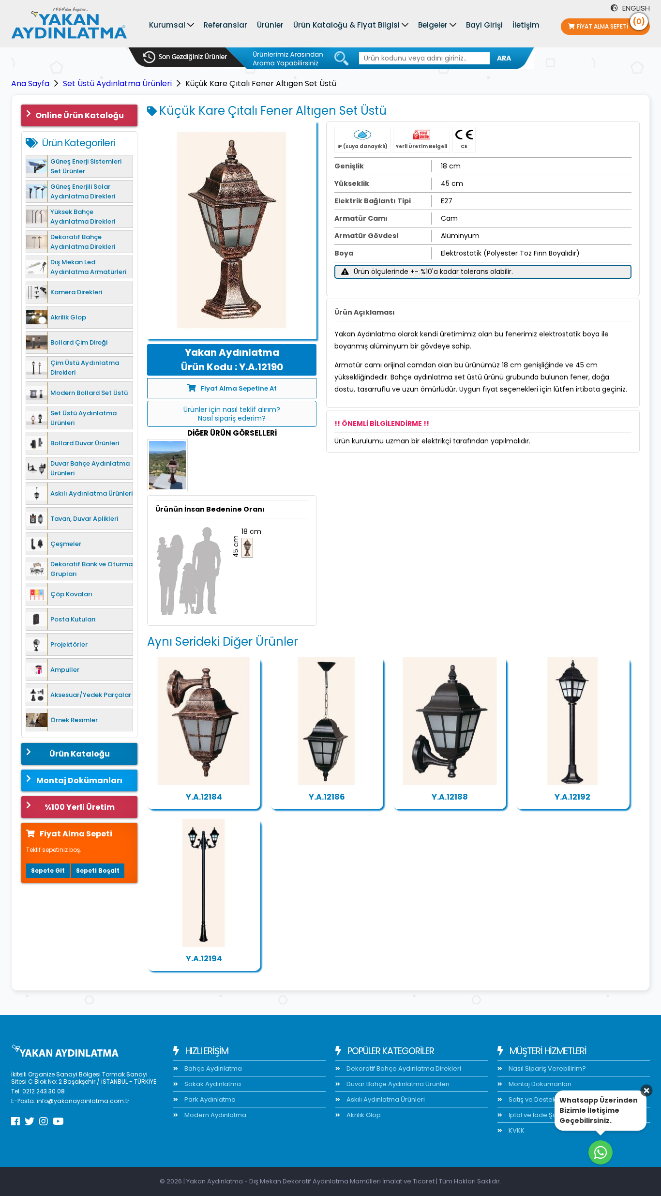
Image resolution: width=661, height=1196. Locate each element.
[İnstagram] (43, 1121)
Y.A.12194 (204, 958)
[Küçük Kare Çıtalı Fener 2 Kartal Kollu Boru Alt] (203, 883)
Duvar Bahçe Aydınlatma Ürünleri (397, 1084)
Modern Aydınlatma (214, 1115)
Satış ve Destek (531, 1099)
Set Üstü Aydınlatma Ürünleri (117, 83)
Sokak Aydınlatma (212, 1084)
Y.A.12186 (327, 796)
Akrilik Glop (363, 1115)
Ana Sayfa (30, 83)
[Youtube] (58, 1121)
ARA (504, 58)
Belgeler (433, 25)
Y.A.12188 (450, 796)
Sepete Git (48, 870)
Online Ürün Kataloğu (79, 115)
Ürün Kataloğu (79, 753)
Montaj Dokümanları (79, 780)
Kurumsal (167, 25)
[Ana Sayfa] (69, 25)
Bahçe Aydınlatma (212, 1068)
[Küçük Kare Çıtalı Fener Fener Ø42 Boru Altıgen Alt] (572, 721)
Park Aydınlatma (209, 1099)
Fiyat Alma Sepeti (611, 24)
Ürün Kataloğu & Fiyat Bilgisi (346, 25)
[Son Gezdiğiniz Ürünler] (185, 57)
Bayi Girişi (484, 25)
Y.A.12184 (204, 796)
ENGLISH (635, 8)
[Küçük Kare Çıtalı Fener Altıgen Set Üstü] (231, 230)
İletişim (526, 25)
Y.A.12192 (572, 796)
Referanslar (225, 25)
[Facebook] (15, 1121)
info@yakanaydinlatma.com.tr (83, 1101)
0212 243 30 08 (43, 1091)
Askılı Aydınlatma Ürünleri (385, 1099)
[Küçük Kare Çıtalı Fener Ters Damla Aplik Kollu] (203, 721)
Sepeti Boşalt (98, 870)
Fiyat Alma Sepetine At (239, 388)
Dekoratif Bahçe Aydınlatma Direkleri (403, 1068)
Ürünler (270, 25)
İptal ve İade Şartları (539, 1115)
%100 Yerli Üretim (80, 807)
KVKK (516, 1130)
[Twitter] (29, 1121)
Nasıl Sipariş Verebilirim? (546, 1068)
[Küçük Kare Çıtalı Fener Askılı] (326, 721)
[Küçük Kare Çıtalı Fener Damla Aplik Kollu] (449, 721)
